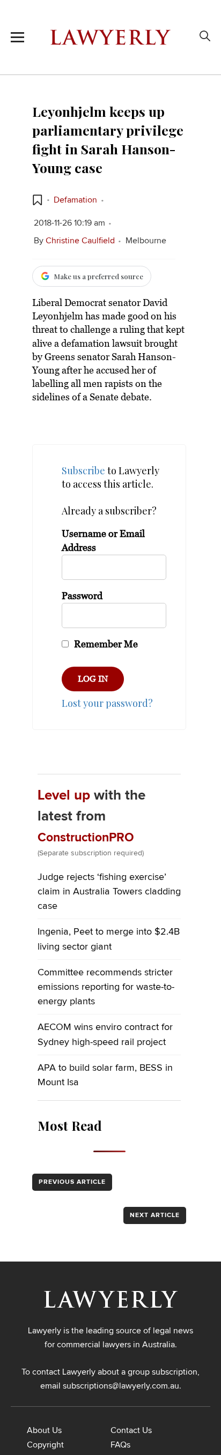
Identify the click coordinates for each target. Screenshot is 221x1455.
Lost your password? (107, 703)
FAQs (120, 1445)
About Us (44, 1430)
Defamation (75, 200)
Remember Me (105, 644)
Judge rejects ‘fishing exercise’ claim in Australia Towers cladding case (109, 891)
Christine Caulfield (80, 240)
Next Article (155, 1215)
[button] (37, 200)
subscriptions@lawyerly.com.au (121, 1386)
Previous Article (72, 1182)
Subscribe (83, 470)
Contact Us (131, 1430)
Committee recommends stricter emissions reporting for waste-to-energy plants (106, 987)
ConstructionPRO (86, 838)
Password (82, 596)
